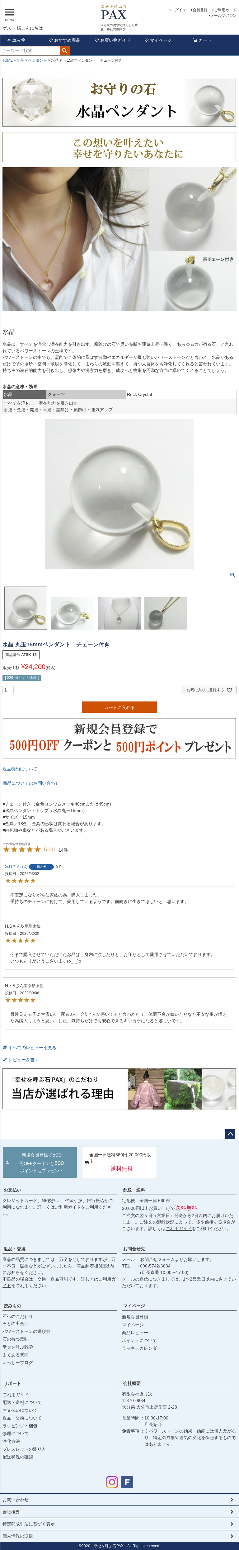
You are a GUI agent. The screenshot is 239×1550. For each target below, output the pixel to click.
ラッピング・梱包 (19, 1425)
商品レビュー (135, 1332)
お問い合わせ (15, 1499)
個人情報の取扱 (17, 1535)
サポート (12, 1383)
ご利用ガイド (225, 10)
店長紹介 (153, 1424)
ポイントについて (139, 1340)
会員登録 (200, 10)
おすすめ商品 (67, 40)
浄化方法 (11, 1441)
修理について (15, 1433)
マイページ (161, 40)
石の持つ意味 (15, 1339)
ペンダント (37, 60)
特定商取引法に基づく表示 (28, 1523)
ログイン (178, 10)
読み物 (19, 40)
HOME (7, 60)
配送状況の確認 (17, 1456)
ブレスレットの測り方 (24, 1449)
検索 (64, 50)
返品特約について (19, 768)
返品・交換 (15, 1248)
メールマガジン (223, 15)
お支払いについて (19, 1410)
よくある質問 (15, 1354)
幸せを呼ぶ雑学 (17, 1346)
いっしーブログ (17, 1362)
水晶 (20, 60)
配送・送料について (22, 1402)
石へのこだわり (17, 1316)
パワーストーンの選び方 (26, 1331)
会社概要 (132, 1383)
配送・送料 (134, 1189)
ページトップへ (230, 1134)
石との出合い (15, 1323)
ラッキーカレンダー (141, 1348)
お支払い (12, 1189)
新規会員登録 (135, 1317)
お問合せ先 (134, 1248)
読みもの (12, 1305)
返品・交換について (22, 1417)
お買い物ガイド (115, 40)
